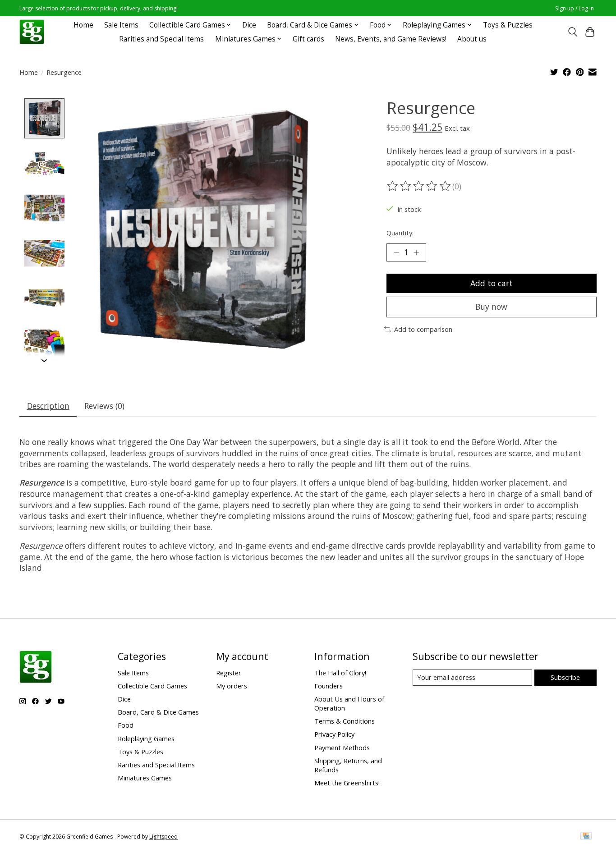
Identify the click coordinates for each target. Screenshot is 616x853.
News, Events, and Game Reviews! (390, 39)
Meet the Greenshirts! (347, 782)
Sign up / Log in (574, 8)
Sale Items (121, 25)
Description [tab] (48, 405)
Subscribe (565, 677)
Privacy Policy (334, 733)
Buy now (491, 306)
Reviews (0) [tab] (104, 405)
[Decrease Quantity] (396, 252)
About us (472, 39)
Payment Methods (342, 747)
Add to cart (491, 283)
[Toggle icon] (572, 32)
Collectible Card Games (152, 685)
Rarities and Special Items (161, 39)
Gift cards (308, 39)
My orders (231, 685)
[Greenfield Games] (31, 31)
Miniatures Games (145, 777)
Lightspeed (163, 836)
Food (125, 724)
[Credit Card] (586, 836)
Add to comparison (423, 329)
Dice (249, 25)
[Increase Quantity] (416, 252)
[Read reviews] (419, 186)
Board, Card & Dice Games (158, 711)
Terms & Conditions (344, 720)
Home (83, 25)
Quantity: (400, 232)
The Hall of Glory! (340, 672)
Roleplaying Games (146, 738)
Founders (328, 685)
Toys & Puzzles (508, 25)
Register (228, 672)
